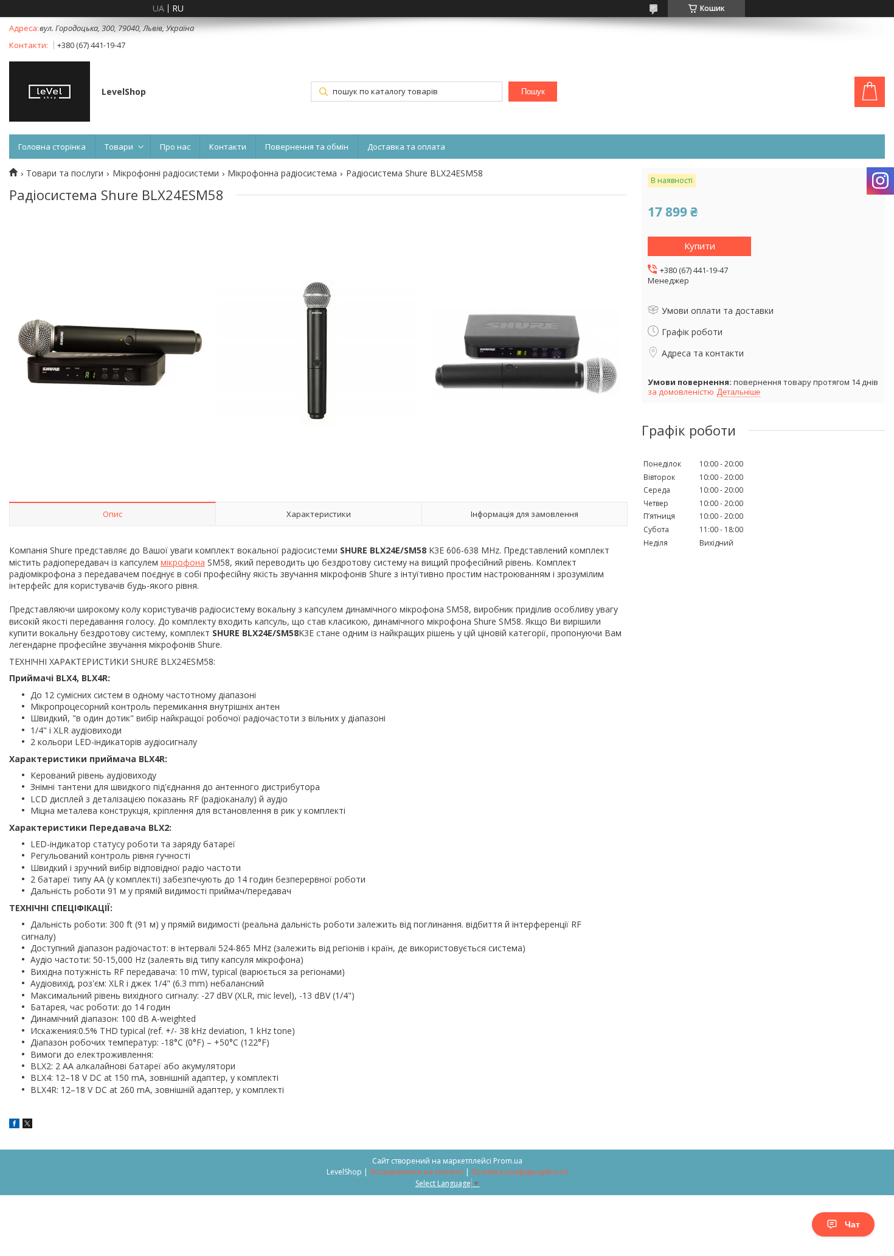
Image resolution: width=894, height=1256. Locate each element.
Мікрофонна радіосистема (282, 173)
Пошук (533, 91)
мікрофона (183, 562)
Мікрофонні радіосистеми (166, 173)
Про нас (175, 146)
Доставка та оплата (406, 146)
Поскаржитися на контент (416, 1172)
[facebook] (14, 1125)
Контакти (227, 146)
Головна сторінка (52, 146)
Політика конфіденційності (519, 1172)
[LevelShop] (49, 92)
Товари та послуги (64, 173)
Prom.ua (507, 1161)
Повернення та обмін (306, 146)
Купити (699, 246)
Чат (852, 1224)
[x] (27, 1125)
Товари (119, 146)
